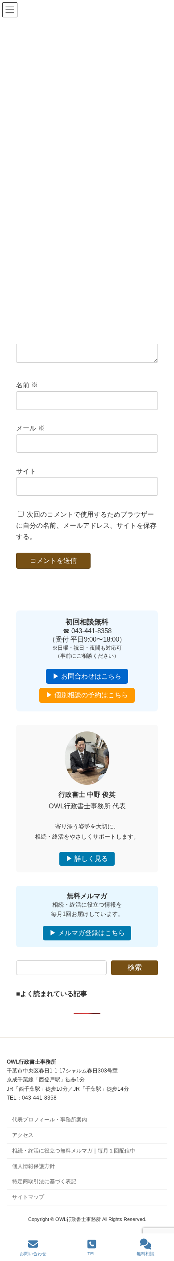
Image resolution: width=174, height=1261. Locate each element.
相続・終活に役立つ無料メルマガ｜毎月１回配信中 (73, 1151)
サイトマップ (28, 1197)
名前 (27, 385)
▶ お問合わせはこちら (87, 676)
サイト (26, 471)
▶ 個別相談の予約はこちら (87, 695)
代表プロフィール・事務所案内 (49, 1119)
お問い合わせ (33, 1253)
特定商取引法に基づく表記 (44, 1181)
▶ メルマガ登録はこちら (87, 932)
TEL (91, 1253)
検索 (135, 967)
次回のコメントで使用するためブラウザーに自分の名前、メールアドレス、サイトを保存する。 (86, 526)
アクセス (22, 1135)
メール (30, 428)
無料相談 (145, 1253)
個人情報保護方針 (33, 1166)
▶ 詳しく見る (87, 858)
